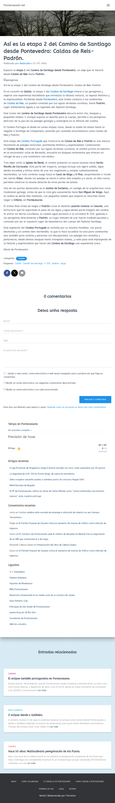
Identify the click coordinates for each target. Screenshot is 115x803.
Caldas (18, 263)
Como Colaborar (29, 781)
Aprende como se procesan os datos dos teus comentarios (76, 407)
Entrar (72, 789)
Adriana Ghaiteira (18, 578)
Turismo (21, 259)
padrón (55, 263)
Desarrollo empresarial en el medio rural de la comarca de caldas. (42, 595)
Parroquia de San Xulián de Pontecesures (30, 607)
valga (63, 263)
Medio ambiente (15, 710)
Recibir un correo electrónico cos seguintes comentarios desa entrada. (41, 383)
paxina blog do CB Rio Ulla (23, 612)
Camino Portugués (31, 141)
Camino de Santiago (61, 91)
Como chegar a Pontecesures (90, 781)
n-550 (47, 263)
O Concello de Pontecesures (57, 781)
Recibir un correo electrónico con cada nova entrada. (32, 389)
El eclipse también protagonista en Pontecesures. (39, 678)
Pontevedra (50, 99)
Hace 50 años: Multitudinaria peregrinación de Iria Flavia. (44, 751)
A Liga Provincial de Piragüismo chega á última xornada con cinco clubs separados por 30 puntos (57, 468)
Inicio (13, 781)
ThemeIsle (70, 795)
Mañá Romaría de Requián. (22, 485)
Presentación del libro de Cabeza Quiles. (57, 545)
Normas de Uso (46, 789)
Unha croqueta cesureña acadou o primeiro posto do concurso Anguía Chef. (47, 479)
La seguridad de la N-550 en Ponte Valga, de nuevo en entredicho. (42, 474)
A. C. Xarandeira (17, 572)
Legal (61, 789)
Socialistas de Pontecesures (23, 618)
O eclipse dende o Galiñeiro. (25, 715)
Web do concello (18, 624)
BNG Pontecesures (19, 589)
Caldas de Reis (15, 103)
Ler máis (42, 690)
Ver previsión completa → (20, 430)
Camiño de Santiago (33, 263)
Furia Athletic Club (19, 601)
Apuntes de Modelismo (21, 583)
